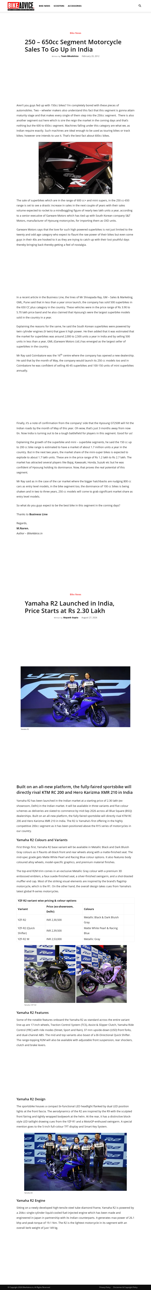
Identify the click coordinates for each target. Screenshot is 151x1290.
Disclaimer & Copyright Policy (125, 1287)
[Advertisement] (75, 22)
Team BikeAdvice (69, 56)
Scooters (59, 5)
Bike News (44, 5)
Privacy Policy (104, 1287)
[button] (139, 6)
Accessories (75, 5)
